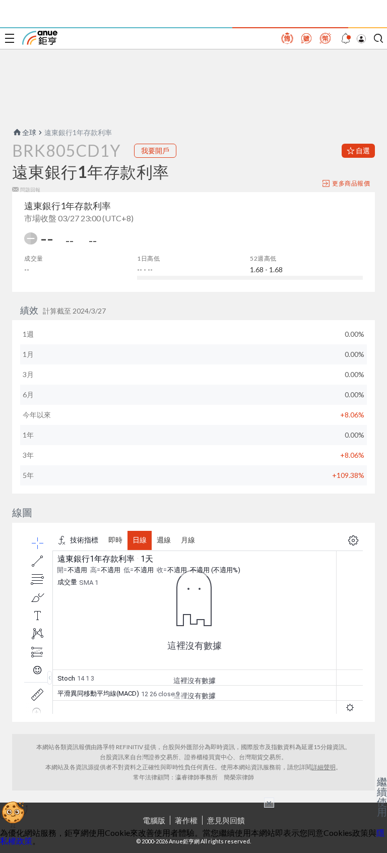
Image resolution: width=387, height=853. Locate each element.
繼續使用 (382, 796)
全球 (29, 132)
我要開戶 (155, 150)
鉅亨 (39, 37)
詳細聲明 (323, 767)
